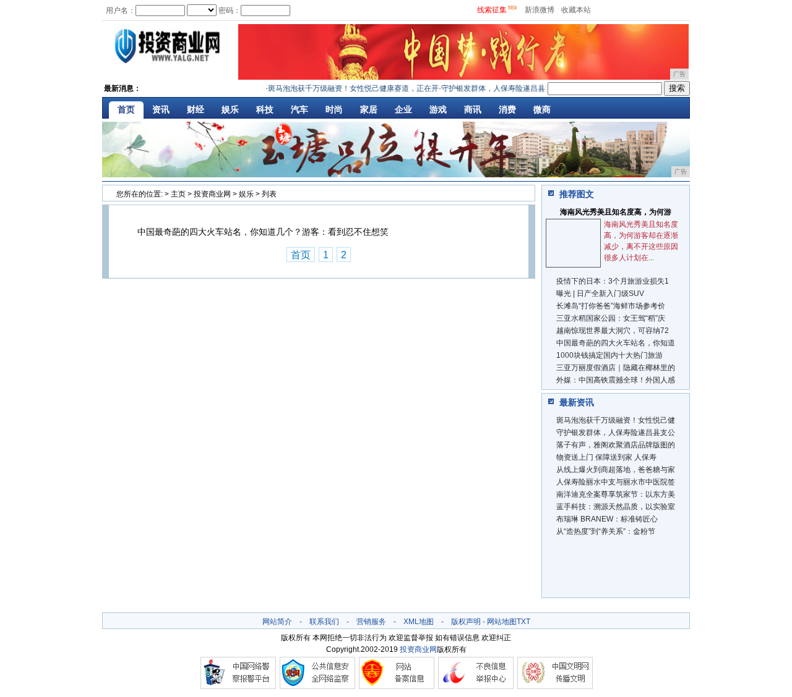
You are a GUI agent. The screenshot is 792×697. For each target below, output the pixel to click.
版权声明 (466, 621)
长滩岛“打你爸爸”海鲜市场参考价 (610, 306)
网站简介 (277, 621)
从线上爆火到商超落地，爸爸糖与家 (615, 469)
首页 (126, 109)
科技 (264, 109)
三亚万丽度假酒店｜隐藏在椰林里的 (615, 367)
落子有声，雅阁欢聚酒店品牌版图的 (615, 445)
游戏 (438, 109)
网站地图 (502, 621)
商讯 (472, 109)
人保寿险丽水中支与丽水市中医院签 (615, 482)
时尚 (334, 109)
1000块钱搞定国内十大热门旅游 (609, 355)
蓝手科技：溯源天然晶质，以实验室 (615, 506)
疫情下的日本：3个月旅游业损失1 (612, 281)
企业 (403, 109)
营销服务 (371, 621)
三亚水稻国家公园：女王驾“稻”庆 (610, 318)
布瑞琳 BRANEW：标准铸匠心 (607, 519)
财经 (195, 109)
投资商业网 (212, 194)
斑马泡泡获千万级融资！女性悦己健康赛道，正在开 (345, 88)
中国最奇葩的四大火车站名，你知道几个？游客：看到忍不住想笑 (263, 232)
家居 (368, 109)
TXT (523, 621)
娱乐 (230, 109)
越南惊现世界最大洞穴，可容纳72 (612, 330)
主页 (178, 194)
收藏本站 (576, 10)
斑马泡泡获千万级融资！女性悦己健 (615, 420)
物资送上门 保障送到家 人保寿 (606, 457)
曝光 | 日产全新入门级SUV (600, 293)
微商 (542, 109)
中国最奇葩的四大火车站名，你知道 (615, 343)
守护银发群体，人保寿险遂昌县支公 (615, 432)
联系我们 (324, 621)
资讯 (161, 109)
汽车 (299, 109)
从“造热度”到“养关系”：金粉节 (605, 531)
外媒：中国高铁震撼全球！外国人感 (615, 380)
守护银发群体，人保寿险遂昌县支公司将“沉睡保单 (517, 88)
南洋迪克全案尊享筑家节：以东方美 (615, 494)
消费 (507, 109)
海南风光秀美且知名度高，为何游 (615, 212)
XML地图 (418, 621)
